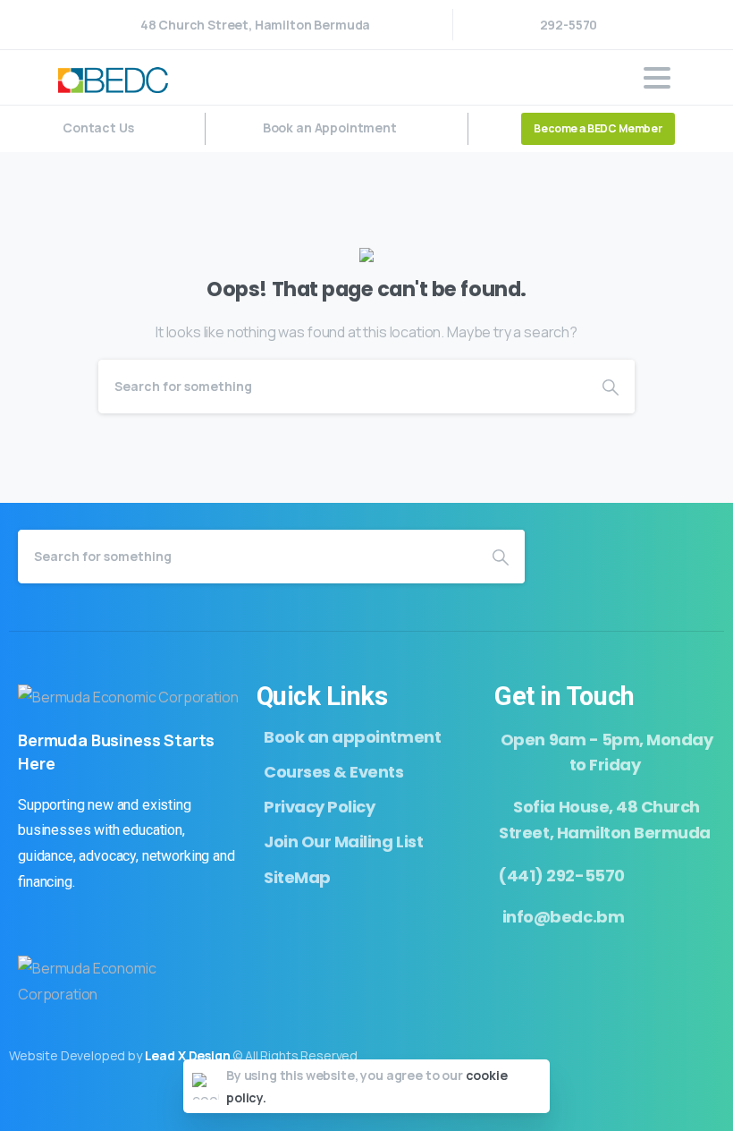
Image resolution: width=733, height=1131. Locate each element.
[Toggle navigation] (657, 78)
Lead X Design (188, 1055)
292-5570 (569, 24)
